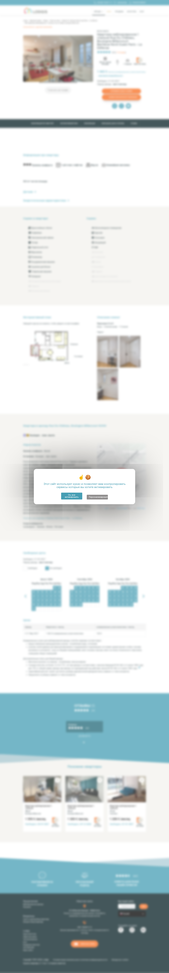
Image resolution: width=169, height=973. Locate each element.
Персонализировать (98, 497)
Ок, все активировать (72, 496)
